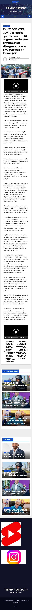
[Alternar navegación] (15, 16)
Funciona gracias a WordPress (11, 600)
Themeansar (16, 602)
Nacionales (6, 26)
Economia (7, 452)
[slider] (14, 91)
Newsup (25, 600)
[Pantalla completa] (26, 91)
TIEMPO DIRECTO (16, 8)
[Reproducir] (6, 91)
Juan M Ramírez (15, 57)
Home (16, 606)
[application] (16, 86)
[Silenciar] (23, 91)
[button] (26, 16)
